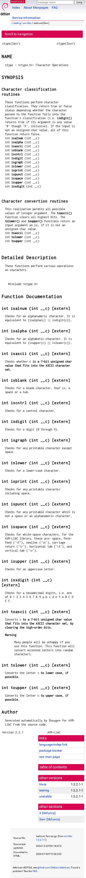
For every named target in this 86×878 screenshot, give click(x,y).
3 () (47, 813)
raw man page (49, 757)
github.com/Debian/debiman (53, 867)
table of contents (53, 767)
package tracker (50, 750)
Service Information (26, 18)
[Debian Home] (5, 8)
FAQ (55, 7)
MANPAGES (17, 1)
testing (17, 23)
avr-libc (27, 23)
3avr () (49, 819)
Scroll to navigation (19, 34)
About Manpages (36, 7)
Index (16, 7)
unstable (45, 796)
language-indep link (53, 744)
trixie (42, 784)
